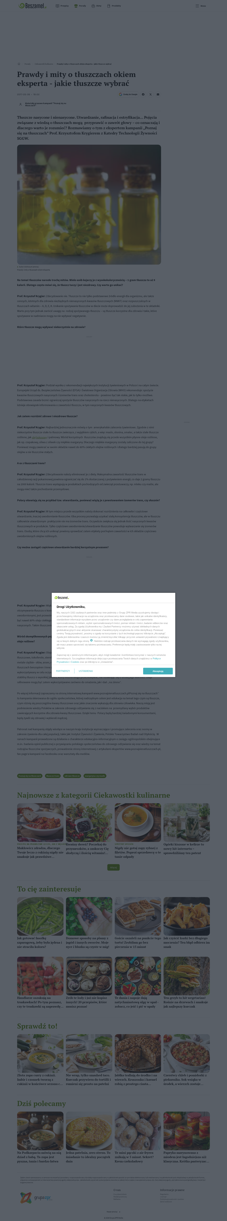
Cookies (75, 662)
